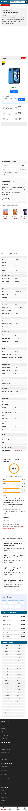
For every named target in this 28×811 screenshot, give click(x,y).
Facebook (3, 794)
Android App (4, 790)
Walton (7, 713)
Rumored (19, 695)
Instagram (3, 804)
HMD (7, 666)
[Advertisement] (14, 41)
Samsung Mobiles (5, 749)
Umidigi (7, 710)
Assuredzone (4, 2)
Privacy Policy (4, 735)
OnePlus (5, 606)
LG (7, 677)
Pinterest (3, 800)
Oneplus (19, 686)
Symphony (19, 701)
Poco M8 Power (13, 620)
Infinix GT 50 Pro (5, 783)
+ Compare (23, 58)
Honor (19, 666)
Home (3, 10)
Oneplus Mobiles (5, 756)
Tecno (19, 704)
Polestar (19, 692)
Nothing (7, 686)
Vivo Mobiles (4, 759)
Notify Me (15, 91)
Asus (19, 648)
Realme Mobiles (5, 752)
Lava (7, 674)
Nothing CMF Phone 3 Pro (7, 779)
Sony (7, 701)
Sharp (19, 698)
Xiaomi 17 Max (4, 775)
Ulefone (19, 707)
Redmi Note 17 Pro (13, 625)
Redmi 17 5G (13, 616)
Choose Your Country (5, 5)
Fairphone (19, 660)
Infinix (7, 671)
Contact (3, 728)
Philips (7, 692)
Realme (11, 606)
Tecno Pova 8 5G (5, 767)
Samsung (10, 602)
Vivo (17, 602)
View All (18, 606)
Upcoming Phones (18, 5)
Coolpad (19, 654)
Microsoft (19, 680)
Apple (4, 602)
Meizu (19, 677)
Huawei (19, 669)
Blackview (19, 651)
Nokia (19, 683)
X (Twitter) (4, 797)
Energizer (7, 660)
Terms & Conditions (6, 738)
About (2, 731)
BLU (7, 654)
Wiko (19, 713)
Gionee (7, 663)
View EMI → (21, 99)
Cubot (7, 657)
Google (19, 663)
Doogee (19, 657)
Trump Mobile (7, 707)
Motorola (7, 683)
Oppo (21, 602)
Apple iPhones (4, 746)
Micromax (7, 680)
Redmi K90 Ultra (13, 633)
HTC (7, 669)
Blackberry (7, 651)
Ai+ (7, 645)
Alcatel (19, 645)
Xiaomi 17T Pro (13, 637)
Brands (12, 5)
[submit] (26, 2)
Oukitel (19, 689)
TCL (7, 704)
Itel (19, 671)
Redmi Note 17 (13, 629)
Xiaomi (7, 10)
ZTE (19, 715)
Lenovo (19, 674)
